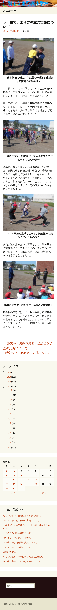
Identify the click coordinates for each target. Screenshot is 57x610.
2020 (9, 372)
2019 (9, 377)
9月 (10, 404)
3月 (10, 432)
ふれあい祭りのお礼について (17, 547)
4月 (10, 428)
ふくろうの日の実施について (17, 533)
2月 (10, 437)
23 (14, 484)
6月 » (43, 493)
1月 (10, 442)
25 (28, 484)
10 (21, 475)
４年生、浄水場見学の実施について (20, 542)
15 (7, 479)
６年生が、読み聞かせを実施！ (18, 537)
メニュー (8, 10)
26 (36, 484)
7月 (10, 414)
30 (14, 488)
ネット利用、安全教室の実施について (21, 520)
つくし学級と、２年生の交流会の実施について (25, 556)
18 (28, 479)
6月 (10, 418)
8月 (10, 409)
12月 (10, 390)
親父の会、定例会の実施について (29, 353)
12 (36, 475)
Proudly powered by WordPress (17, 603)
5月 (10, 423)
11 (28, 475)
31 (21, 488)
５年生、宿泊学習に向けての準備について (23, 561)
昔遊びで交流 (9, 552)
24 (21, 484)
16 (14, 479)
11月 (10, 395)
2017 (9, 386)
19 (36, 479)
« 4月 (13, 493)
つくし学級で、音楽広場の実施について (22, 515)
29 (7, 488)
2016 (9, 447)
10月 (10, 399)
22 (7, 484)
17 (21, 479)
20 (43, 479)
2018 (9, 381)
